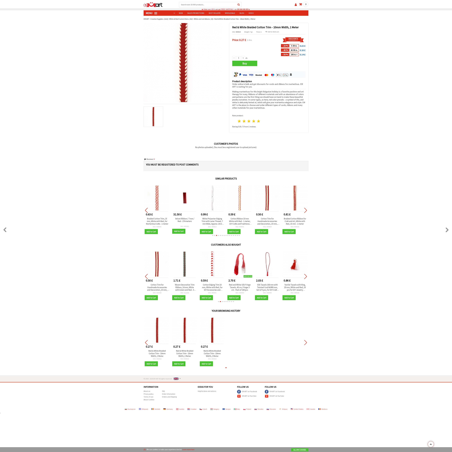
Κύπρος (284, 409)
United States (298, 409)
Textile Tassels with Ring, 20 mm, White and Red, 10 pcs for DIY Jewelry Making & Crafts (295, 287)
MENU (149, 13)
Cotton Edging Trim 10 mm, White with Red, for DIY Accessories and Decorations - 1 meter (212, 287)
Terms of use (148, 397)
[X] (145, 449)
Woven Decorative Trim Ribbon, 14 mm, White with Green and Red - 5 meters (184, 287)
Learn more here (188, 449)
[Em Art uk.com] (153, 4)
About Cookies (149, 399)
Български (131, 409)
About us (147, 391)
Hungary (216, 409)
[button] (212, 235)
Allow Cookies (299, 450)
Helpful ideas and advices (207, 391)
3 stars (249, 121)
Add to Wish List (273, 32)
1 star (239, 121)
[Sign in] (296, 4)
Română (157, 409)
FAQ (163, 391)
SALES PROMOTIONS (195, 13)
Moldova (324, 409)
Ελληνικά (145, 409)
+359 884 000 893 (242, 9)
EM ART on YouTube (249, 396)
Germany (169, 409)
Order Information (168, 394)
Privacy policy (148, 394)
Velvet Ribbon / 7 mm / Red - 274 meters (184, 220)
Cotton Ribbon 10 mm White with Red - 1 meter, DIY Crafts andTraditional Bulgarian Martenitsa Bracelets (239, 221)
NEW (181, 13)
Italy (238, 409)
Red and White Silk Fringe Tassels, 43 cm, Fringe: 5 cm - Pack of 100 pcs (240, 287)
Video (251, 13)
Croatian (193, 409)
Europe (228, 409)
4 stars (253, 121)
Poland (248, 409)
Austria (181, 409)
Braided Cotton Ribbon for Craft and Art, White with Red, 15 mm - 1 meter (295, 221)
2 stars (244, 121)
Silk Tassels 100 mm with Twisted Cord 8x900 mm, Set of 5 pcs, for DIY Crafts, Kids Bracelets (267, 287)
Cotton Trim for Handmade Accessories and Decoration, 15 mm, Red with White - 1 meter (267, 221)
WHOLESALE (230, 13)
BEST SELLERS (214, 13)
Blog (242, 13)
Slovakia (260, 409)
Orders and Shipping (169, 397)
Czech (205, 409)
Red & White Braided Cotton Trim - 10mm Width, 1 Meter (157, 353)
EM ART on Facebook (249, 391)
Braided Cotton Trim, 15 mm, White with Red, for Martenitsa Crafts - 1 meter (157, 221)
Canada (312, 409)
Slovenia (273, 409)
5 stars (258, 121)
